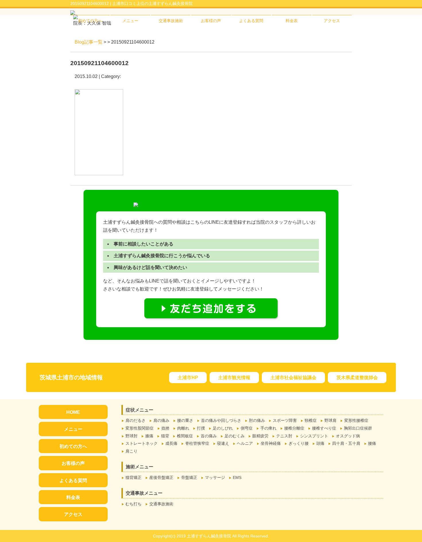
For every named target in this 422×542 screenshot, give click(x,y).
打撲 (201, 428)
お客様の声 (211, 20)
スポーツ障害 (285, 420)
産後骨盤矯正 (161, 477)
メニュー (130, 20)
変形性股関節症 (139, 428)
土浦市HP (188, 377)
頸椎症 (311, 420)
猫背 (165, 436)
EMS (237, 477)
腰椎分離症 (294, 428)
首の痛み (209, 436)
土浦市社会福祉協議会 (293, 377)
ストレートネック (141, 443)
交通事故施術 (171, 20)
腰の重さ (185, 420)
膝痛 (149, 436)
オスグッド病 (348, 436)
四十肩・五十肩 (346, 443)
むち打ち (133, 504)
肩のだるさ (135, 420)
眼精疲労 (260, 436)
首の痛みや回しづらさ (221, 420)
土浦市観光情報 (234, 377)
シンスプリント (314, 436)
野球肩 (330, 420)
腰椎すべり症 (324, 428)
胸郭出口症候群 (358, 428)
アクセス (332, 20)
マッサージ (215, 477)
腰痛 (372, 443)
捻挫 (165, 428)
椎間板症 (185, 436)
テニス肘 (284, 436)
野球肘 (131, 436)
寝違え (223, 443)
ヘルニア (245, 443)
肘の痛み (257, 420)
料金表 (292, 20)
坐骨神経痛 (271, 443)
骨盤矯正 (189, 477)
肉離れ (183, 428)
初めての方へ (90, 20)
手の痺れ (268, 428)
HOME (73, 412)
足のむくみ (234, 436)
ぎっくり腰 (299, 443)
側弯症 (247, 428)
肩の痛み (161, 420)
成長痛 (171, 443)
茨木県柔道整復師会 (357, 377)
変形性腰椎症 (356, 420)
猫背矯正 (133, 477)
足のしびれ (223, 428)
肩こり (131, 451)
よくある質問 (251, 20)
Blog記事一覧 (88, 42)
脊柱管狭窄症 (197, 443)
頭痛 (320, 443)
